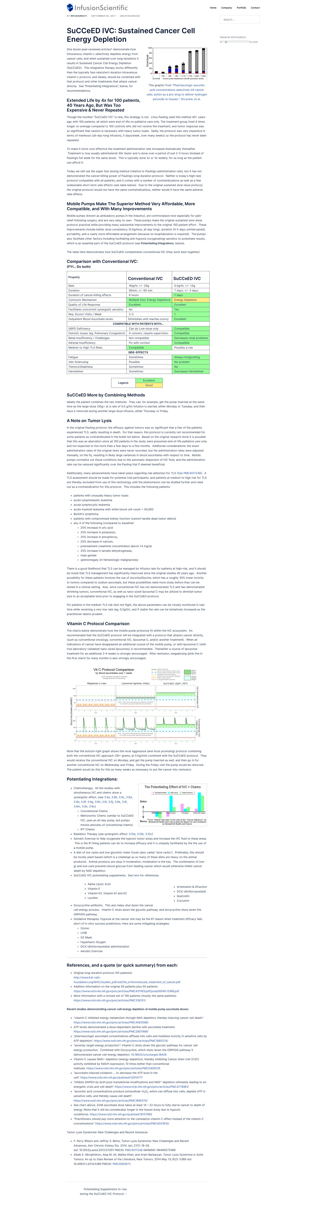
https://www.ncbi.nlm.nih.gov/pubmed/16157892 (121, 1114)
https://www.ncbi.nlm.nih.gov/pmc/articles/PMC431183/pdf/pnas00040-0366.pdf (126, 991)
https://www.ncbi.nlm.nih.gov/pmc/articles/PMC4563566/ (111, 1022)
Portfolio (241, 7)
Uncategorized (130, 16)
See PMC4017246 (189, 473)
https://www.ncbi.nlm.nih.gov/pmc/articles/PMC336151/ (110, 1000)
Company (226, 7)
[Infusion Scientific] (98, 7)
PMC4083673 (122, 1164)
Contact (255, 7)
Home (213, 7)
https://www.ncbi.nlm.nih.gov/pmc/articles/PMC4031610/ (132, 1123)
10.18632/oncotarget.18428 (149, 1054)
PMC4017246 (134, 1150)
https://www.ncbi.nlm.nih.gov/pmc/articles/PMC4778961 (151, 1086)
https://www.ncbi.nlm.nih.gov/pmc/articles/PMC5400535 (123, 1068)
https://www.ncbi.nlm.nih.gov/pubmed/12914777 (111, 1077)
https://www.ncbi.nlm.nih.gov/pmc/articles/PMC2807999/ (111, 1031)
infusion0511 (79, 16)
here (137, 875)
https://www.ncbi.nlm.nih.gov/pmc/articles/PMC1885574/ (131, 1040)
